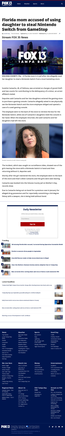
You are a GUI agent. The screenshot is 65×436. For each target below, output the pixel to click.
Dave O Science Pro (56, 348)
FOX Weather (22, 352)
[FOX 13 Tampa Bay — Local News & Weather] (7, 4)
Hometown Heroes (56, 339)
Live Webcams (22, 340)
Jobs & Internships (23, 396)
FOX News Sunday (7, 354)
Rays (36, 337)
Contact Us (21, 406)
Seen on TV (5, 352)
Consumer (5, 342)
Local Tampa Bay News (7, 337)
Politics (4, 346)
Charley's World (55, 337)
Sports (37, 332)
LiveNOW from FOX (23, 371)
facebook (49, 426)
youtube (59, 426)
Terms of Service (34, 234)
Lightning (37, 339)
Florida (4, 340)
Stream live (38, 392)
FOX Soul (20, 375)
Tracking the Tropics (23, 348)
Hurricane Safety (22, 346)
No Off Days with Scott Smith (39, 341)
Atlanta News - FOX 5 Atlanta (8, 398)
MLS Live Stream (55, 418)
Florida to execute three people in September (26, 251)
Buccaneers (38, 335)
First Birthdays (55, 346)
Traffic (52, 335)
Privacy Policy (34, 232)
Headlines (53, 365)
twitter (52, 426)
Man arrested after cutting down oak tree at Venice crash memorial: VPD (35, 271)
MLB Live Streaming (56, 398)
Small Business (39, 374)
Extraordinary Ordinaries (54, 341)
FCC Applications (22, 404)
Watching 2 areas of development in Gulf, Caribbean (16, 315)
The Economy (38, 371)
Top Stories (5, 335)
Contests (53, 376)
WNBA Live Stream (56, 416)
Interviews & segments (38, 395)
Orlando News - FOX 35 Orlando (7, 391)
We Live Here (7, 363)
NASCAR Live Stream (56, 400)
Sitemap (4, 359)
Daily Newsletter (6, 357)
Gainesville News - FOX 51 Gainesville (7, 394)
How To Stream (22, 365)
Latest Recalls (38, 367)
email (62, 426)
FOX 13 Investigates (7, 348)
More (42, 4)
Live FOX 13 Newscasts (21, 368)
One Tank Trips (6, 371)
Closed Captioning (23, 400)
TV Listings (21, 394)
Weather (21, 332)
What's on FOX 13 (56, 374)
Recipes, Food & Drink (6, 378)
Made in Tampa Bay (7, 376)
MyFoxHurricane (22, 350)
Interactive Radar (23, 338)
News (4, 332)
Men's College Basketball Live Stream (55, 407)
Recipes (53, 344)
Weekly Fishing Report (41, 344)
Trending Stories (55, 369)
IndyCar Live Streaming (54, 402)
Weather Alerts (22, 344)
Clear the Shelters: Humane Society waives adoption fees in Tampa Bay (35, 265)
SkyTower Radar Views (22, 335)
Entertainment (56, 363)
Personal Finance (39, 369)
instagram (56, 426)
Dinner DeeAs (6, 369)
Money (37, 363)
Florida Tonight (6, 367)
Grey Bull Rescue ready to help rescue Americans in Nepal (30, 258)
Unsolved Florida (6, 350)
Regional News (7, 388)
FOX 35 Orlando (15, 33)
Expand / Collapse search (62, 3)
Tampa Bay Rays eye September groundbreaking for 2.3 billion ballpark (21, 293)
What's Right (5, 365)
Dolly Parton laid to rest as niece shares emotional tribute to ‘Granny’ (20, 300)
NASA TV (20, 379)
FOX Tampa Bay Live (24, 381)
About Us (21, 388)
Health (4, 344)
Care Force (5, 383)
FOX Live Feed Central (24, 377)
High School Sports (40, 346)
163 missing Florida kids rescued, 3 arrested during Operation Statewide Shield (37, 244)
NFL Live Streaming (56, 392)
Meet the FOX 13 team (23, 391)
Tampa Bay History (7, 381)
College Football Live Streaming (56, 395)
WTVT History (22, 398)
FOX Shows (54, 371)
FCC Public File (22, 402)
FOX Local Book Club (56, 367)
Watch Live (22, 363)
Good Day (54, 332)
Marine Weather (22, 342)
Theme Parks (5, 374)
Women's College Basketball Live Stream (55, 412)
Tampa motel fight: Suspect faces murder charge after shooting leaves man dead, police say (27, 285)
